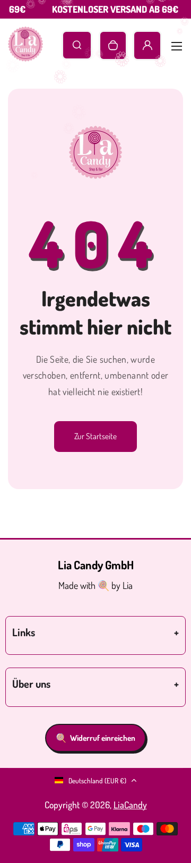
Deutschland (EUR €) (97, 780)
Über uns (31, 683)
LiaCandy (130, 804)
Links (23, 632)
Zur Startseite (95, 436)
